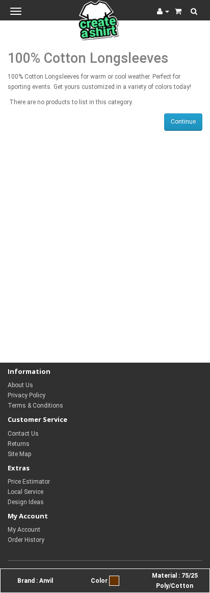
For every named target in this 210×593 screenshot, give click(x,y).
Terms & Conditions (35, 405)
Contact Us (23, 433)
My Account (24, 529)
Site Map (19, 454)
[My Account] (163, 11)
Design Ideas (26, 502)
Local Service (25, 491)
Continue (183, 121)
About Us (20, 385)
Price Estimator (29, 481)
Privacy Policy (26, 395)
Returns (19, 443)
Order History (26, 539)
